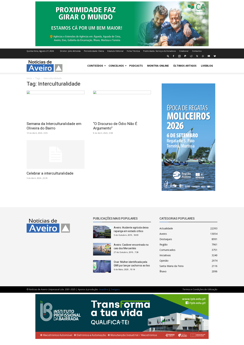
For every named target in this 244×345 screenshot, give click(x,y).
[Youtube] (208, 56)
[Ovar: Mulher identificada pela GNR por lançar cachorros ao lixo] (102, 266)
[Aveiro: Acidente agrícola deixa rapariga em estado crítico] (102, 232)
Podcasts (136, 65)
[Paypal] (185, 56)
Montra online (158, 65)
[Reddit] (191, 56)
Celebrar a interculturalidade (50, 173)
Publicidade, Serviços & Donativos (159, 51)
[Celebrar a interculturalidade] (55, 154)
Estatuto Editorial (115, 51)
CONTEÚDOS (95, 65)
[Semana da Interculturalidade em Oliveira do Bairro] (55, 105)
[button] (168, 56)
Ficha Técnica (133, 51)
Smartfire (103, 289)
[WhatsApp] (203, 56)
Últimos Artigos (184, 65)
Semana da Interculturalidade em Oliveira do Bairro (54, 126)
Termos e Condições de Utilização (200, 289)
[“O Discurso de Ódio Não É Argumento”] (122, 105)
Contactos (196, 51)
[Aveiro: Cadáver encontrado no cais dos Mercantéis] (102, 249)
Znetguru (115, 289)
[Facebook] (173, 56)
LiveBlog (207, 65)
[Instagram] (179, 56)
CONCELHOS (116, 65)
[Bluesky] (214, 56)
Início (29, 78)
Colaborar (184, 51)
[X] (197, 56)
